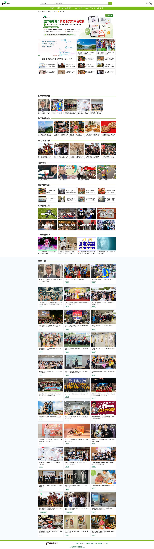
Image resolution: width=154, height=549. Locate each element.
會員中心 (82, 543)
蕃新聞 (52, 8)
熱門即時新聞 (44, 96)
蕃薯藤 (5, 3)
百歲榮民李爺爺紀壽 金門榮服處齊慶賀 (74, 279)
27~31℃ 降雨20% (58, 11)
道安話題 (42, 162)
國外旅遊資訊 (44, 185)
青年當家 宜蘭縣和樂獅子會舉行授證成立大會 (76, 394)
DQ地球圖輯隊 (66, 8)
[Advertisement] (74, 85)
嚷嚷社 (75, 8)
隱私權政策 (94, 543)
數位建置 (100, 543)
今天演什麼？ (44, 234)
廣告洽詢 (105, 543)
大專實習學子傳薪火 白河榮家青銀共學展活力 (103, 485)
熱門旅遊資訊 (44, 118)
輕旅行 (58, 8)
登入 (147, 3)
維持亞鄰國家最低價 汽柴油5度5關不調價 (102, 279)
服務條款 (88, 543)
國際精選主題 (44, 205)
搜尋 (80, 8)
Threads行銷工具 (89, 8)
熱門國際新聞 (44, 140)
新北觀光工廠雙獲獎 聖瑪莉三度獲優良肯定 (50, 417)
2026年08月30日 (42, 11)
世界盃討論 (100, 8)
